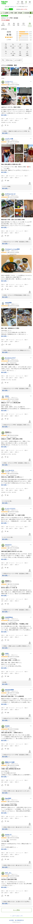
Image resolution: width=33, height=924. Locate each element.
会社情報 (11, 920)
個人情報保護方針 (19, 920)
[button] (5, 71)
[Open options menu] (31, 81)
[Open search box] (3, 60)
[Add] (30, 16)
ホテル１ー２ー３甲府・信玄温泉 (9, 18)
